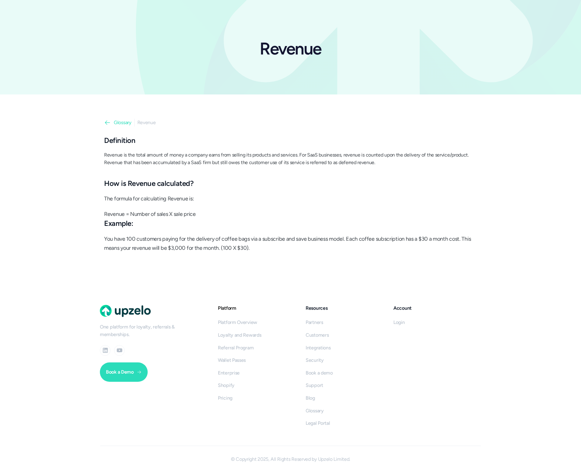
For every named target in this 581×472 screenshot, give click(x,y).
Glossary (122, 122)
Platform (227, 308)
